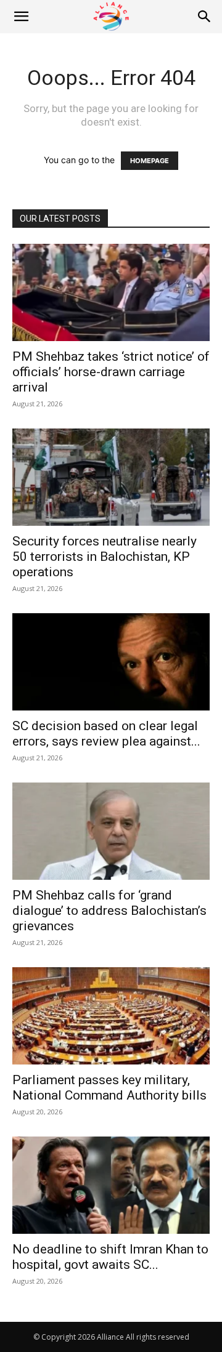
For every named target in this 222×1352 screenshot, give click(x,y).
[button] (21, 16)
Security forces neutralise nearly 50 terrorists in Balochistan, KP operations (104, 556)
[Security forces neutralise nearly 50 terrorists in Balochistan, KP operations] (111, 477)
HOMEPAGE (149, 160)
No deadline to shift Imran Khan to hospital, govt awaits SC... (110, 1257)
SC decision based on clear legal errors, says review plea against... (106, 733)
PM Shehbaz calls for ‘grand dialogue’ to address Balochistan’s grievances (109, 910)
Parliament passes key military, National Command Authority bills (109, 1087)
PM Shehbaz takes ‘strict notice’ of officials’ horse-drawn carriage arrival (111, 372)
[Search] (204, 16)
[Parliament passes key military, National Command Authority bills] (111, 1015)
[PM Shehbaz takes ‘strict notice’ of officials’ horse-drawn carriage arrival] (111, 292)
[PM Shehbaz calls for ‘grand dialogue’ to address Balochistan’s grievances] (111, 831)
